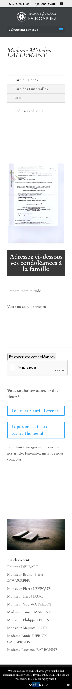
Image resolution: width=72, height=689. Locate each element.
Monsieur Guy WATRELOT (29, 604)
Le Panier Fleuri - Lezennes (36, 410)
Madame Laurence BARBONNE (32, 649)
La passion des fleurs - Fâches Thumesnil (31, 430)
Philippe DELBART (22, 566)
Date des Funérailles (30, 88)
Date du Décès (25, 80)
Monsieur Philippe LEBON (28, 620)
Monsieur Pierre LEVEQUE (28, 588)
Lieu (17, 97)
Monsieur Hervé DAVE (25, 596)
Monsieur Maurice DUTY (27, 627)
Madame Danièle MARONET (30, 612)
